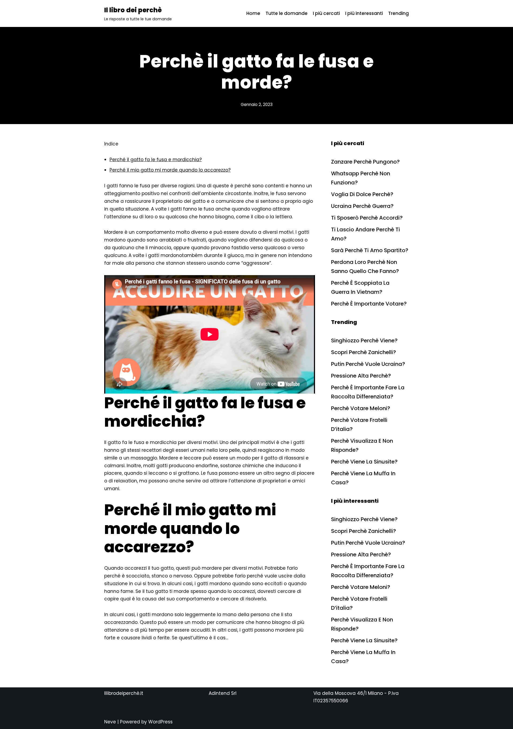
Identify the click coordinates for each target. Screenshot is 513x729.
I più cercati (326, 13)
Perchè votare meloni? (360, 408)
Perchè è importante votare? (369, 303)
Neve (110, 722)
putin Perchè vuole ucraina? (368, 364)
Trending (398, 13)
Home (253, 13)
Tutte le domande (287, 13)
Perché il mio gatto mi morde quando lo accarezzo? (170, 170)
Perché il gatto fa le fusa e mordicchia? (156, 159)
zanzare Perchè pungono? (365, 161)
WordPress (160, 722)
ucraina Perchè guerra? (362, 206)
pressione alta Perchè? (361, 375)
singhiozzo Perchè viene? (364, 340)
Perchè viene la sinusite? (364, 461)
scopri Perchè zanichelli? (363, 352)
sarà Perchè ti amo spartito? (369, 250)
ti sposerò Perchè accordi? (367, 217)
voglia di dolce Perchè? (362, 194)
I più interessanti (364, 13)
